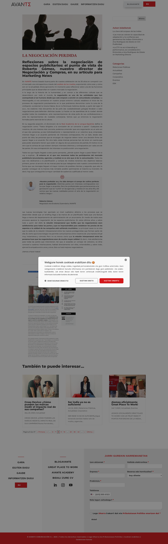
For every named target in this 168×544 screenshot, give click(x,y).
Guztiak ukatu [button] (86, 281)
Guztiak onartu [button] (111, 281)
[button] (56, 281)
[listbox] (126, 260)
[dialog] (84, 272)
